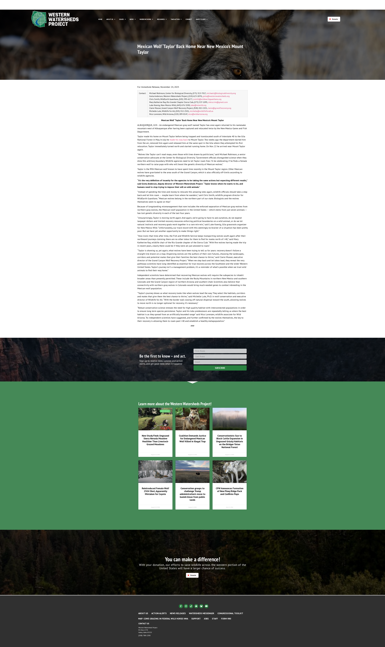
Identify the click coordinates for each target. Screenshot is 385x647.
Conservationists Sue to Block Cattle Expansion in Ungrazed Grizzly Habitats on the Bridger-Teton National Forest (229, 441)
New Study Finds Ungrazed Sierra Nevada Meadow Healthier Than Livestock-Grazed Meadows (155, 440)
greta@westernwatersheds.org (216, 96)
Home (100, 19)
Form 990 (226, 618)
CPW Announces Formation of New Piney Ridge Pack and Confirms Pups (229, 491)
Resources (161, 19)
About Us (109, 19)
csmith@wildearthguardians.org (207, 99)
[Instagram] (186, 606)
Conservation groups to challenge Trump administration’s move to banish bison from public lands (192, 494)
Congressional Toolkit (230, 613)
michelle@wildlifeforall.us (201, 111)
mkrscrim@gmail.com (218, 102)
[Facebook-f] (181, 606)
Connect (188, 19)
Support (196, 618)
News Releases (178, 613)
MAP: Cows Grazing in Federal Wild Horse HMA (163, 618)
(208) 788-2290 (144, 635)
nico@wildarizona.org (198, 114)
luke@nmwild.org (198, 105)
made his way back (179, 139)
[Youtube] (206, 606)
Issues (121, 19)
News (132, 19)
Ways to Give (200, 19)
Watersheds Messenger (201, 613)
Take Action (175, 19)
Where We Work (145, 19)
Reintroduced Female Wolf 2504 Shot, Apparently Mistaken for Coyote (155, 491)
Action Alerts (159, 613)
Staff (215, 618)
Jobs (206, 618)
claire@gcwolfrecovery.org (219, 108)
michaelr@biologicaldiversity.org (221, 93)
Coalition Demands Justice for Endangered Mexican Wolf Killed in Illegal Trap (192, 438)
